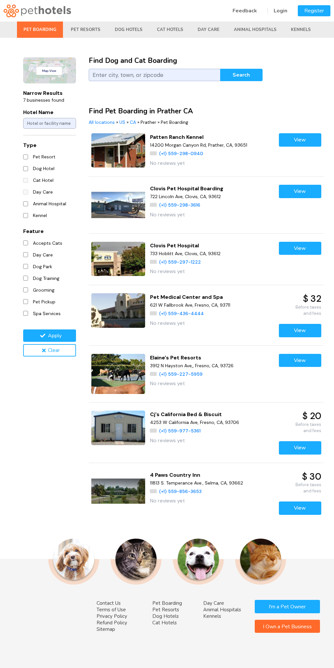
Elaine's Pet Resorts (175, 357)
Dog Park (42, 266)
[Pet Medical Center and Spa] (118, 310)
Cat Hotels (170, 30)
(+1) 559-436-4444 (181, 313)
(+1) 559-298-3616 (179, 205)
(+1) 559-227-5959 (181, 374)
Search (241, 75)
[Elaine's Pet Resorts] (118, 374)
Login (280, 10)
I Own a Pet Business (287, 626)
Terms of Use (111, 609)
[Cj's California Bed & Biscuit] (118, 428)
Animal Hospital (49, 204)
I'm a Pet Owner (287, 606)
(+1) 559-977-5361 (180, 431)
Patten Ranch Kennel (177, 137)
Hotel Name (38, 112)
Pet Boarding (39, 30)
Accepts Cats (47, 243)
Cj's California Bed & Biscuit (186, 414)
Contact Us (109, 603)
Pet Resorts (85, 30)
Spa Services (47, 313)
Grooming (43, 290)
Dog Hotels (129, 30)
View (300, 139)
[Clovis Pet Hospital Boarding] (118, 205)
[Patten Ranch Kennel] (118, 150)
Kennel (40, 215)
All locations (102, 122)
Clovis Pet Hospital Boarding (186, 188)
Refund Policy (112, 622)
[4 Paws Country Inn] (118, 491)
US (122, 122)
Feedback (245, 10)
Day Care (209, 30)
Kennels (301, 30)
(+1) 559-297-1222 (180, 262)
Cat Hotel (43, 180)
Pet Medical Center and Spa (186, 297)
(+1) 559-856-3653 (180, 491)
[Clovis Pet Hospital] (118, 259)
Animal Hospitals (255, 30)
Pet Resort (44, 157)
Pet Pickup (44, 302)
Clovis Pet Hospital (174, 245)
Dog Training (46, 278)
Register (314, 10)
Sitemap (106, 629)
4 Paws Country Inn (175, 475)
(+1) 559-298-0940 (181, 153)
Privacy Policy (112, 616)
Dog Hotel (43, 168)
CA (133, 122)
